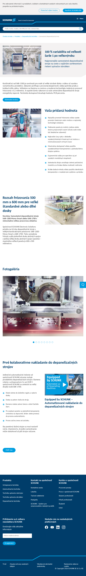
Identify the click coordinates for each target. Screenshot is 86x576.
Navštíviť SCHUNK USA (73, 10)
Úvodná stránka (8, 36)
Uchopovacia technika (11, 485)
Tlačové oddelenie (37, 496)
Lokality (33, 492)
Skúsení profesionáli (66, 496)
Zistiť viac (9, 450)
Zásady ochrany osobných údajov (19, 565)
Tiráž (4, 564)
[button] (33, 342)
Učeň (60, 508)
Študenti (62, 504)
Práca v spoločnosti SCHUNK (69, 492)
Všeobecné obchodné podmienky (44, 565)
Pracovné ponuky (65, 488)
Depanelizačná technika (11, 501)
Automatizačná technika (11, 489)
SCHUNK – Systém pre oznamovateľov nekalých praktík (42, 505)
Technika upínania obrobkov (13, 497)
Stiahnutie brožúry (11, 100)
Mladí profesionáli (65, 500)
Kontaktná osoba (37, 488)
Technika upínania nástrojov (13, 493)
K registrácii (9, 543)
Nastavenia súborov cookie (71, 565)
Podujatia (34, 500)
